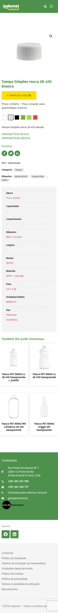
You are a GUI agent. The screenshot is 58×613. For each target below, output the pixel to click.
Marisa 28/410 (21, 176)
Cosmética (11, 319)
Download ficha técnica (15, 133)
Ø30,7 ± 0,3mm (14, 237)
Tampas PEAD (38, 176)
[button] (45, 6)
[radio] (4, 117)
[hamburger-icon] (51, 6)
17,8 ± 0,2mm (13, 197)
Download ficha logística (16, 137)
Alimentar (11, 314)
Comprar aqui (17, 95)
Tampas (18, 170)
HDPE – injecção (15, 275)
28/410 (9, 262)
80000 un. (11, 301)
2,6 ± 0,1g (11, 288)
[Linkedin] (14, 534)
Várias (4, 180)
